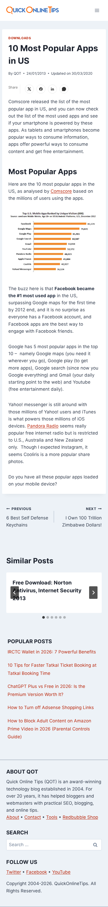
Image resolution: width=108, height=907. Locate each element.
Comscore (61, 191)
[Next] (93, 592)
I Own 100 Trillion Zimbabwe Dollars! (82, 517)
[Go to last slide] (14, 592)
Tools (51, 817)
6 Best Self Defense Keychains (27, 517)
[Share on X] (29, 89)
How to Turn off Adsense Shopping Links (51, 707)
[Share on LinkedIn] (52, 89)
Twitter (13, 872)
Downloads (19, 38)
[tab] (43, 617)
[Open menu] (97, 10)
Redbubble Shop (80, 817)
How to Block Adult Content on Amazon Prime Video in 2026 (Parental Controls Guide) (49, 728)
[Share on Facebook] (40, 89)
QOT (17, 73)
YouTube (61, 872)
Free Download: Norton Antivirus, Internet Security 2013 (47, 590)
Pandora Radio (42, 426)
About (12, 817)
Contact (32, 817)
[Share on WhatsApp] (64, 89)
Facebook (36, 872)
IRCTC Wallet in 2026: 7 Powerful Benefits (52, 651)
